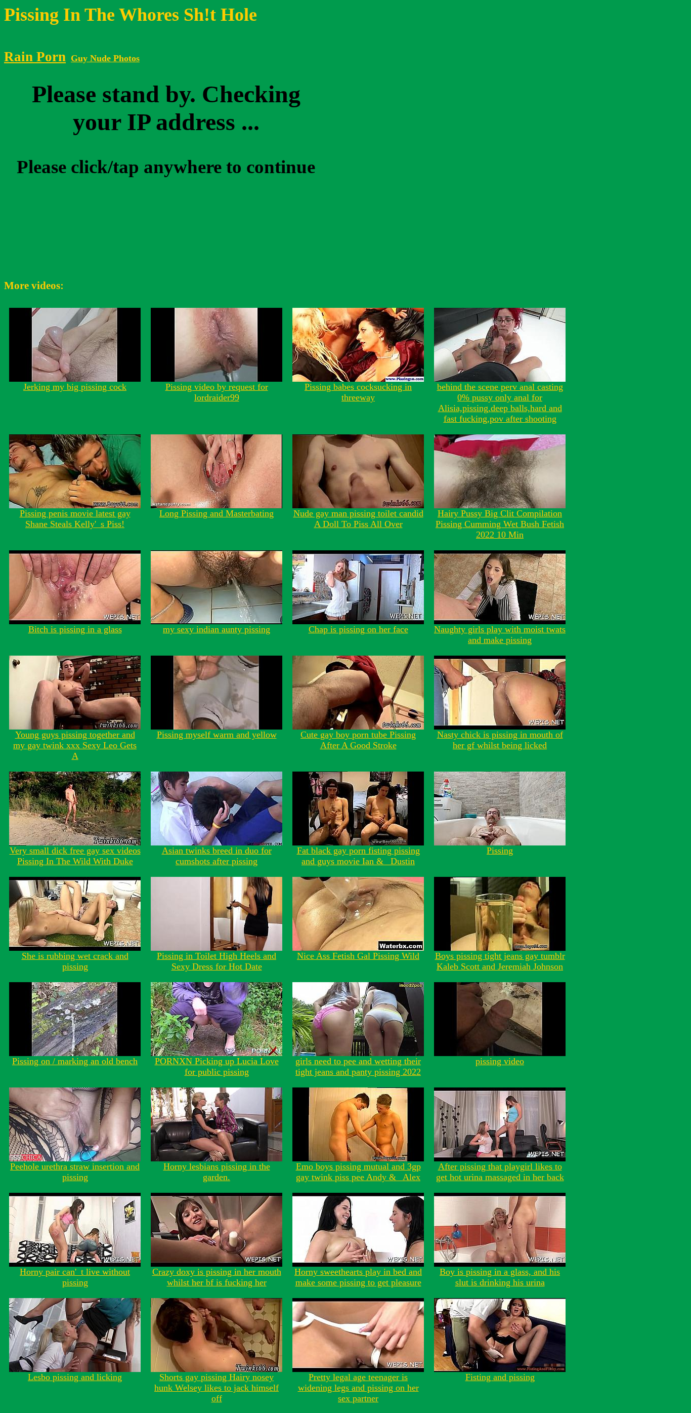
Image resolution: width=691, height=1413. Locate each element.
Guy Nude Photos (105, 58)
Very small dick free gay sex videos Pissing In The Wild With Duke (75, 855)
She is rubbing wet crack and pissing (75, 961)
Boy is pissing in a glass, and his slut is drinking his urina (500, 1277)
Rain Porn (35, 56)
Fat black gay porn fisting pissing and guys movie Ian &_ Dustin (358, 855)
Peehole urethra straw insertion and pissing (75, 1171)
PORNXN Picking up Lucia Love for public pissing (217, 1066)
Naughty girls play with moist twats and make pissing (500, 634)
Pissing (500, 850)
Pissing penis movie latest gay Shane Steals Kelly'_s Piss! (75, 518)
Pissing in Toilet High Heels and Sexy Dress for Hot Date (216, 961)
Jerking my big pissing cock (74, 387)
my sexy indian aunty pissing (216, 629)
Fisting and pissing (500, 1377)
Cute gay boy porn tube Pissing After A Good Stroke (358, 740)
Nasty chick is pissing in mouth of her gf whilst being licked (500, 740)
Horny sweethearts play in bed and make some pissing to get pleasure (358, 1277)
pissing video (500, 1061)
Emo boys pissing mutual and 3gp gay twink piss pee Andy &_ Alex (358, 1171)
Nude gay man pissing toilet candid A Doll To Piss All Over (358, 518)
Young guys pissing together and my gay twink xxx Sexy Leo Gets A (75, 745)
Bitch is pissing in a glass (75, 629)
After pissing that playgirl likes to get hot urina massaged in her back (500, 1171)
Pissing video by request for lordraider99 (216, 392)
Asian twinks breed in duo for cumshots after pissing (217, 855)
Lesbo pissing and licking (75, 1377)
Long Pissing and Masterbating (216, 513)
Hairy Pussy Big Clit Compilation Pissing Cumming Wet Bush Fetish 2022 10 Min (500, 524)
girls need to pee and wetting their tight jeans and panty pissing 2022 (358, 1066)
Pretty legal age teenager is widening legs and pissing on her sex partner (358, 1387)
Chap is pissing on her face (358, 629)
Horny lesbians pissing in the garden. (216, 1171)
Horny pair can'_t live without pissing (75, 1277)
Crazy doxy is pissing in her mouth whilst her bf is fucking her (216, 1277)
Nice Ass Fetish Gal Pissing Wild (358, 956)
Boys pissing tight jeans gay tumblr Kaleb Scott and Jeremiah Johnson (500, 961)
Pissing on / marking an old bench (75, 1061)
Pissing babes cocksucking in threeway (358, 392)
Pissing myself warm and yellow (217, 735)
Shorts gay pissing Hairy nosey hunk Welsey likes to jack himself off (216, 1387)
